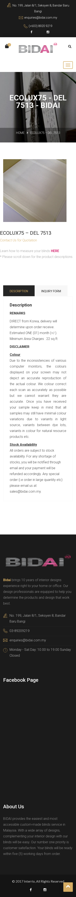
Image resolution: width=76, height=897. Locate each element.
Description (19, 291)
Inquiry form (51, 291)
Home (20, 133)
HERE (55, 251)
